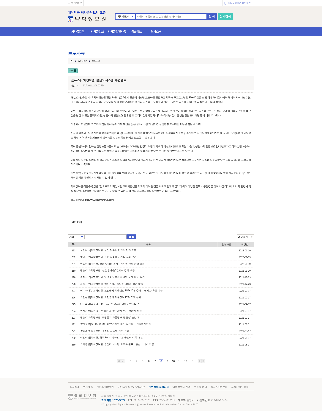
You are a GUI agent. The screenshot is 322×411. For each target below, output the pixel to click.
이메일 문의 (200, 386)
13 (191, 361)
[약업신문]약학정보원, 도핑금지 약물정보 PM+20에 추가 (110, 297)
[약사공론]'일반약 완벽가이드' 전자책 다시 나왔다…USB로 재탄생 (115, 324)
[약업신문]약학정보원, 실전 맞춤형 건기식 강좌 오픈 (108, 257)
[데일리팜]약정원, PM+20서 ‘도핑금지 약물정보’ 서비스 (110, 304)
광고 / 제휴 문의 (219, 386)
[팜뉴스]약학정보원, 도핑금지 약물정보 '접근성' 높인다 (109, 317)
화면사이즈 (76, 3)
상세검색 (225, 16)
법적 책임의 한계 (181, 386)
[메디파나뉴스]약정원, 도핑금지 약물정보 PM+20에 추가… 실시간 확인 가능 (121, 290)
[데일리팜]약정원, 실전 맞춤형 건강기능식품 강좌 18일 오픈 (112, 263)
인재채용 (88, 386)
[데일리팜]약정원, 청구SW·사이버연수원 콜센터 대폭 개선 (111, 337)
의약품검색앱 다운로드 (239, 3)
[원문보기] (76, 221)
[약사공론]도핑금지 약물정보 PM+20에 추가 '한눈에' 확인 (111, 310)
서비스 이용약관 (105, 386)
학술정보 (136, 31)
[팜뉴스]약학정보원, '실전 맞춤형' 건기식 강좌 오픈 (107, 270)
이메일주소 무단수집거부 (131, 386)
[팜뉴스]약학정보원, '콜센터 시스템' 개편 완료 (104, 330)
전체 (71, 236)
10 (173, 361)
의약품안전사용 (117, 31)
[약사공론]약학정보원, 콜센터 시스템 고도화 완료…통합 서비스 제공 (117, 344)
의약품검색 (123, 16)
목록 (71, 70)
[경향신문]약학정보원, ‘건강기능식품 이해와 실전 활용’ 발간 (112, 277)
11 (179, 361)
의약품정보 (97, 31)
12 (185, 361)
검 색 (212, 16)
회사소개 (156, 31)
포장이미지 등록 (240, 386)
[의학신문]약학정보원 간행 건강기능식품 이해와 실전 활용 (111, 283)
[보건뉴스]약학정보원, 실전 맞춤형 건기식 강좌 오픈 (108, 250)
